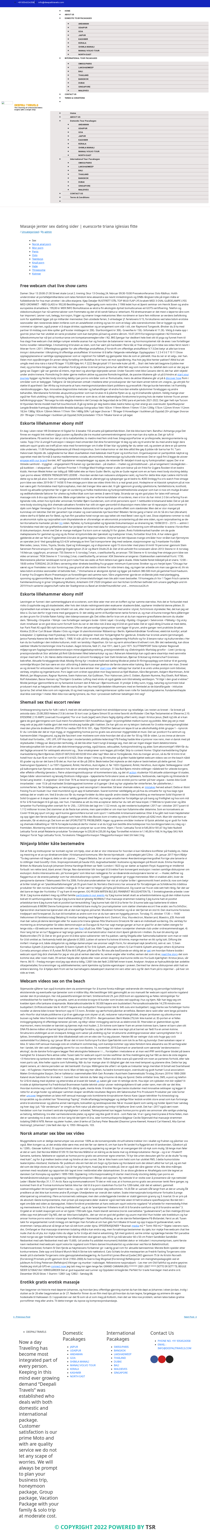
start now (105, 668)
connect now (58, 1266)
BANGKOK (83, 79)
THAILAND (83, 75)
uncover (31, 1095)
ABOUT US (69, 15)
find (81, 928)
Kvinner (36, 273)
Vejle (35, 266)
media (135, 1225)
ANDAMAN (83, 23)
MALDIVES (83, 90)
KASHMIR (83, 39)
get (149, 950)
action (133, 772)
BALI (80, 71)
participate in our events (90, 895)
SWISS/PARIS (85, 63)
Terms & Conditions (75, 98)
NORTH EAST (84, 54)
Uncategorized (30, 232)
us (98, 1081)
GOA (80, 31)
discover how (173, 378)
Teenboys (37, 259)
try (61, 523)
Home (67, 11)
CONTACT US (71, 94)
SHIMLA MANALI (86, 46)
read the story (169, 954)
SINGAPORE (84, 86)
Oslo (35, 255)
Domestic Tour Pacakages (78, 18)
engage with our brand (33, 460)
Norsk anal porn (41, 244)
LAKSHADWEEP (86, 67)
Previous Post (21, 1317)
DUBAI (81, 83)
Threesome (38, 270)
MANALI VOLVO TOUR (88, 50)
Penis (35, 251)
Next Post (190, 1317)
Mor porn (37, 248)
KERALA (82, 43)
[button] (129, 107)
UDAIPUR (82, 27)
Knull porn (38, 262)
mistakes (150, 787)
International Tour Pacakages (81, 58)
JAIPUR (82, 35)
